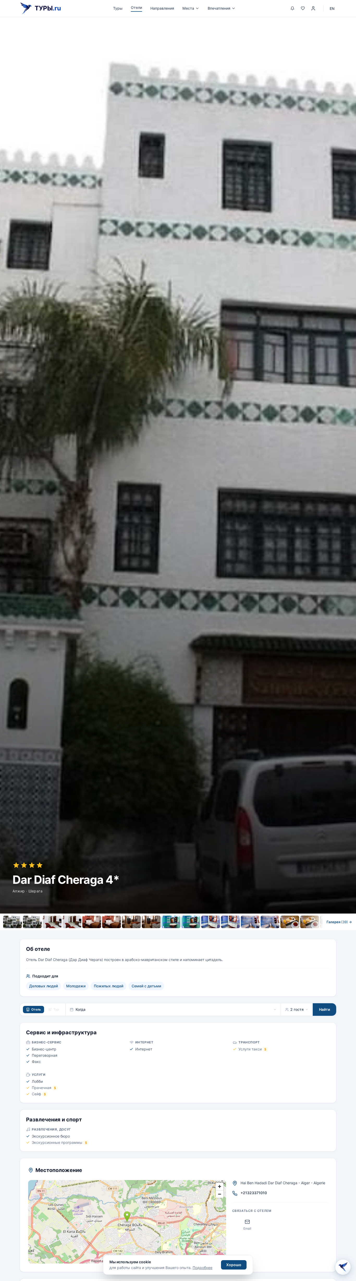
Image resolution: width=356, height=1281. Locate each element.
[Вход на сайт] (313, 8)
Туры (117, 8)
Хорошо (233, 1264)
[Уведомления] (292, 8)
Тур (56, 1009)
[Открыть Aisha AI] (343, 1267)
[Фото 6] (111, 922)
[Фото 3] (52, 922)
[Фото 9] (171, 922)
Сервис (145, 933)
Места (188, 8)
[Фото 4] (72, 922)
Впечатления (219, 8)
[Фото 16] (309, 922)
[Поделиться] (346, 26)
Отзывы (204, 933)
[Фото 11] (210, 922)
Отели (136, 7)
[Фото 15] (289, 922)
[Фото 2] (32, 922)
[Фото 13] (250, 922)
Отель (36, 1009)
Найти (324, 1009)
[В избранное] (334, 26)
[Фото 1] (12, 922)
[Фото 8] (151, 922)
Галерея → (339, 922)
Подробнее (202, 1267)
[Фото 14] (270, 922)
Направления (162, 8)
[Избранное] (303, 8)
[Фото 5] (91, 922)
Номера (122, 933)
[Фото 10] (190, 922)
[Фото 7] (131, 922)
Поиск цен (233, 933)
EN (332, 8)
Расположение (175, 933)
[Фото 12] (230, 922)
